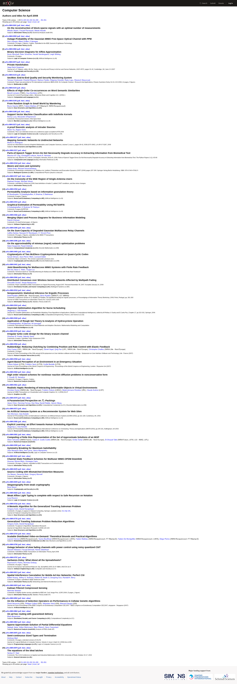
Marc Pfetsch (39, 627)
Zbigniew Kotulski (57, 80)
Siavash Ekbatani (14, 550)
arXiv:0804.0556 (12, 344)
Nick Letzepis (12, 41)
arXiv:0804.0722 (12, 504)
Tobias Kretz (12, 168)
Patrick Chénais (13, 220)
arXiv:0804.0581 (12, 434)
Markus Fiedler (43, 80)
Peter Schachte (26, 54)
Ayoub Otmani (12, 257)
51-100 (23, 20)
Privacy (48, 677)
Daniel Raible (45, 403)
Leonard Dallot (40, 257)
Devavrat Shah (23, 474)
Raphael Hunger (13, 181)
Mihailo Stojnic (13, 30)
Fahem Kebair (12, 364)
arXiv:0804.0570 (12, 398)
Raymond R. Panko (14, 563)
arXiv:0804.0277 (12, 137)
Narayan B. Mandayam (28, 233)
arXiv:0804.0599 (12, 445)
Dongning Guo (56, 578)
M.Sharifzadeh (13, 194)
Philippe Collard (31, 603)
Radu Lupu (69, 80)
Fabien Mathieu (30, 106)
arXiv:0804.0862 (12, 611)
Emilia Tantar (78, 440)
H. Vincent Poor (44, 233)
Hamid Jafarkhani (42, 550)
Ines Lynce (28, 450)
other (27, 25)
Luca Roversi (12, 498)
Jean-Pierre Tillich (26, 257)
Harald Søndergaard (41, 54)
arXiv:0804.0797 (12, 557)
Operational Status (74, 677)
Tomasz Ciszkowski (14, 80)
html (22, 25)
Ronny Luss (12, 117)
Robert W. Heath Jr (42, 578)
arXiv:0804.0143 (11, 88)
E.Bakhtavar (48, 194)
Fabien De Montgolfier (126, 539)
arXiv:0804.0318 (12, 163)
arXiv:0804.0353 (12, 202)
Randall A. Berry (69, 578)
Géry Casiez (12, 349)
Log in (230, 3)
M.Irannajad (36, 323)
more (34, 22)
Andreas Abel (12, 638)
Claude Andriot (92, 390)
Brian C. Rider (19, 270)
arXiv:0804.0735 (12, 519)
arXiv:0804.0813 (12, 572)
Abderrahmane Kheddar (71, 390)
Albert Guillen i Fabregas (28, 41)
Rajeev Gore (21, 130)
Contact (19, 677)
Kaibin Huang (12, 578)
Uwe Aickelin (22, 310)
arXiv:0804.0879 (12, 648)
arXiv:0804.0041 (11, 25)
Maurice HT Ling (13, 155)
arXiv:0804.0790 (12, 544)
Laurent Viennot (13, 539)
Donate (221, 3)
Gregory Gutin (12, 509)
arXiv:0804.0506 (12, 277)
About (3, 677)
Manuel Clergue (66, 603)
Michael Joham (27, 181)
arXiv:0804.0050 (11, 36)
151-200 (35, 20)
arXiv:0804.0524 (12, 305)
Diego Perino (165, 539)
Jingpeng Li (11, 310)
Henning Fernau (24, 403)
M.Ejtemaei (26, 323)
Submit (213, 3)
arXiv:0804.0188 (11, 112)
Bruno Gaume (12, 106)
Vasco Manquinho (40, 450)
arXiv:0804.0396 (12, 241)
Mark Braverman (13, 616)
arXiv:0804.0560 (12, 372)
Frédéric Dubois (48, 390)
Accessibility (59, 677)
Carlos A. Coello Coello (41, 440)
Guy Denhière (31, 93)
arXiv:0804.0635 (12, 469)
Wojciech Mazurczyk (82, 80)
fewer (29, 22)
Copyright (39, 677)
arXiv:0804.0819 (12, 585)
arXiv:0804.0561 (12, 385)
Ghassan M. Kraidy (14, 336)
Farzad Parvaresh (27, 30)
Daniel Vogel (49, 349)
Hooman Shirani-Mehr (15, 461)
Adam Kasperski (13, 246)
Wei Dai (10, 270)
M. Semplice (20, 377)
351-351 (43, 20)
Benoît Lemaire (13, 93)
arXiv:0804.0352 (12, 189)
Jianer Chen (12, 403)
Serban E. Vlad (13, 653)
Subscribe (28, 677)
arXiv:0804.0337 (12, 176)
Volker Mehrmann (26, 627)
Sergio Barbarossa (29, 283)
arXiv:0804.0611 (12, 456)
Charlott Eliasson (30, 80)
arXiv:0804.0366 (12, 215)
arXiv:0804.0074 (11, 62)
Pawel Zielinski (26, 246)
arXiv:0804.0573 (12, 409)
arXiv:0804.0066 (11, 49)
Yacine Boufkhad (44, 539)
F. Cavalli (10, 377)
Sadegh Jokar (12, 627)
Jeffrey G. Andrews (26, 578)
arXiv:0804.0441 (12, 264)
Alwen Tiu (11, 130)
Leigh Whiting (55, 54)
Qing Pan (58, 349)
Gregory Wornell (36, 474)
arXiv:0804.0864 (12, 622)
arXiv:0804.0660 (12, 493)
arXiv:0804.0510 (12, 290)
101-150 (29, 20)
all (38, 22)
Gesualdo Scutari (14, 283)
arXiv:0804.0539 (12, 331)
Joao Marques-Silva (15, 450)
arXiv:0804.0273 (11, 124)
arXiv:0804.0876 (12, 633)
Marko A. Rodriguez (15, 143)
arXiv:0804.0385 (12, 228)
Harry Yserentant (51, 627)
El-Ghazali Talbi (111, 440)
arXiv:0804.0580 (12, 422)
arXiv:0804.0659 (12, 482)
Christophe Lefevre (28, 155)
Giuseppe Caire (31, 461)
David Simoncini (13, 603)
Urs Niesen (11, 474)
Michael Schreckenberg (27, 168)
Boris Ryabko (45, 296)
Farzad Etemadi (28, 550)
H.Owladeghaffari (26, 194)
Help (10, 677)
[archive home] (8, 3)
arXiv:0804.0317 (11, 150)
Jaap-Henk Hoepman (15, 67)
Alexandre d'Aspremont (26, 117)
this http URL (66, 511)
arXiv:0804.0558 (12, 359)
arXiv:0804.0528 (12, 318)
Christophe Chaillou (96, 349)
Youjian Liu (30, 270)
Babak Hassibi (40, 30)
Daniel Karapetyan (26, 509)
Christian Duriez (13, 390)
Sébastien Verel (49, 603)
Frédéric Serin (30, 364)
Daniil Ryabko (12, 296)
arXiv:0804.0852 (12, 598)
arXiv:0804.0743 (12, 534)
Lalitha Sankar (12, 233)
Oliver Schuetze (13, 440)
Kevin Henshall (13, 54)
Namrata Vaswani (14, 590)
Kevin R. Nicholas (44, 155)
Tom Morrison (12, 414)
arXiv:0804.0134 (11, 75)
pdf (19, 25)
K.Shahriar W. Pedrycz (30, 207)
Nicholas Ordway (30, 563)
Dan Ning (35, 403)
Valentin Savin (28, 336)
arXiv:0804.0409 (12, 252)
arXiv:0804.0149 (11, 101)
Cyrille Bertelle (49, 364)
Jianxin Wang (56, 403)
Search (204, 3)
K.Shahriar (38, 194)
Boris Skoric (12, 487)
